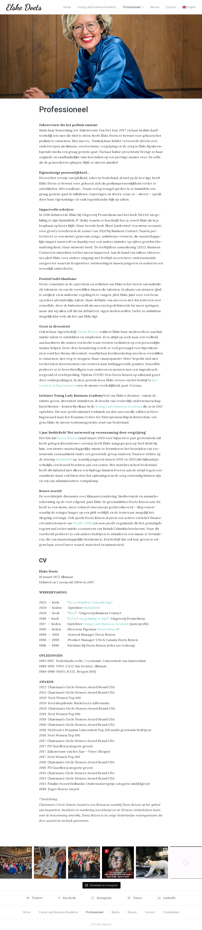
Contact (171, 7)
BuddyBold (64, 459)
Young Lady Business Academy (96, 7)
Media (115, 912)
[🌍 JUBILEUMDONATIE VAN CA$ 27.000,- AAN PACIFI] (152, 862)
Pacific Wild (82, 523)
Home (67, 7)
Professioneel (131, 7)
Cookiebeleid (171, 912)
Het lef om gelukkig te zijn (87, 618)
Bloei (72, 613)
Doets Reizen (88, 332)
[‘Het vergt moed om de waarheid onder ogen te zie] (118, 862)
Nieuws (154, 7)
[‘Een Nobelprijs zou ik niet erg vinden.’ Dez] (84, 862)
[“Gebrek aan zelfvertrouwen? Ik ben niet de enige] (16, 862)
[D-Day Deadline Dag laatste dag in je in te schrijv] (186, 862)
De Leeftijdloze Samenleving (89, 602)
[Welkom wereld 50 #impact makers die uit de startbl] (50, 862)
